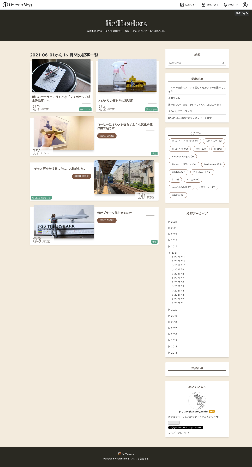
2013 (174, 352)
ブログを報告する (140, 458)
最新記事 (197, 78)
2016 (174, 334)
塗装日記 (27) (178, 172)
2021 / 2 (179, 298)
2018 (174, 321)
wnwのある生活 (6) (181, 187)
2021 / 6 (179, 282)
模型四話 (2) (178, 195)
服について (85, 109)
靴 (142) (218, 149)
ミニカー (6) (193, 179)
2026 (174, 221)
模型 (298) (201, 149)
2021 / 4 (179, 290)
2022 (174, 246)
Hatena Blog (122, 458)
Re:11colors (126, 23)
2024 (174, 234)
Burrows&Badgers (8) (183, 156)
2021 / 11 (179, 261)
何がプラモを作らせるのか (114, 212)
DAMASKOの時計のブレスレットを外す (190, 117)
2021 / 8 (179, 273)
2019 (174, 315)
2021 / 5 (179, 286)
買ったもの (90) (180, 149)
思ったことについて (41, 197)
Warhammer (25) (213, 164)
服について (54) (214, 141)
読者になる (242, 13)
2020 (174, 309)
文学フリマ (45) (207, 187)
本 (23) (175, 179)
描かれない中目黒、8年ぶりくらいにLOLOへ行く (195, 104)
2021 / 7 (179, 277)
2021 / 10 (179, 265)
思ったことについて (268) (185, 141)
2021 (174, 252)
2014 (174, 346)
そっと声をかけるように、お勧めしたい (60, 168)
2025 (174, 227)
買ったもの (151, 109)
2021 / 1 (179, 303)
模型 (154, 153)
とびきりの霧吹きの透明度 (115, 100)
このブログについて (179, 432)
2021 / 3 (179, 294)
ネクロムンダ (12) (202, 172)
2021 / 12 (179, 256)
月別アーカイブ (197, 213)
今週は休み (174, 98)
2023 (174, 240)
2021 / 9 (179, 269)
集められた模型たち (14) (184, 164)
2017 (174, 328)
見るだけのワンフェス (180, 111)
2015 (174, 340)
